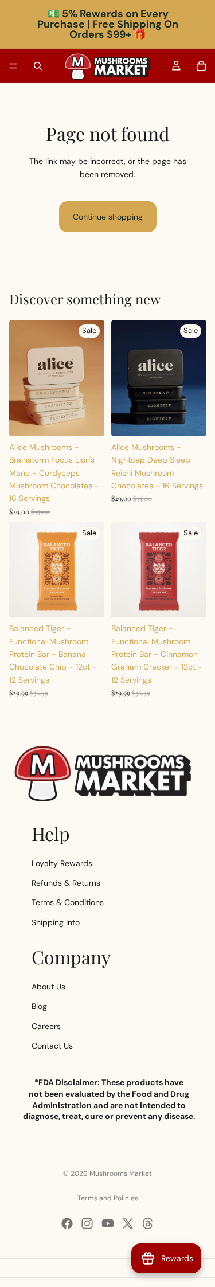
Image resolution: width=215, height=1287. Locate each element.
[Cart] (201, 66)
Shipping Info (56, 922)
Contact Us (52, 1045)
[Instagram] (87, 1223)
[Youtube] (108, 1223)
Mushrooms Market (120, 1173)
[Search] (37, 66)
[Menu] (13, 66)
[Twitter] (128, 1223)
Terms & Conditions (68, 903)
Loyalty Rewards (62, 863)
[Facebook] (67, 1223)
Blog (39, 1006)
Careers (46, 1026)
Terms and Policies (107, 1198)
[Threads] (148, 1223)
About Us (48, 986)
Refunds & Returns (66, 883)
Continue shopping (108, 217)
